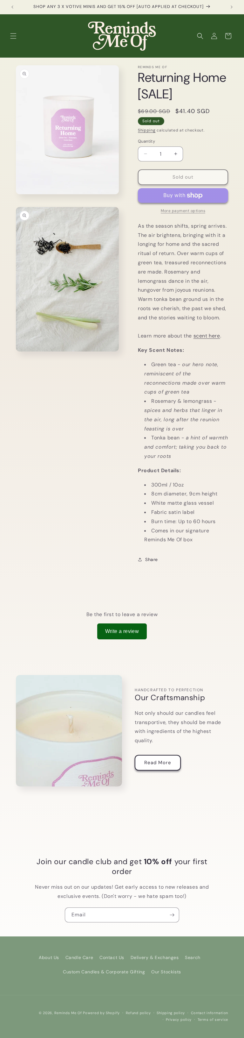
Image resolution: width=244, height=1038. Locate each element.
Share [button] (151, 559)
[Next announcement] (232, 7)
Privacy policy (179, 1019)
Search (192, 957)
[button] (13, 36)
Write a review (122, 631)
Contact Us (111, 957)
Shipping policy (171, 1013)
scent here (206, 335)
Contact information (209, 1013)
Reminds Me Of (68, 1013)
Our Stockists (166, 972)
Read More (157, 762)
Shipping (147, 130)
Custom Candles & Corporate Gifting (104, 972)
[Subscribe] (172, 914)
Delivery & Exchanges (155, 957)
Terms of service (213, 1019)
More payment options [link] (183, 210)
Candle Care (79, 957)
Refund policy (138, 1013)
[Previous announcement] (12, 7)
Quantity (146, 141)
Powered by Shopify (101, 1013)
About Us (49, 957)
